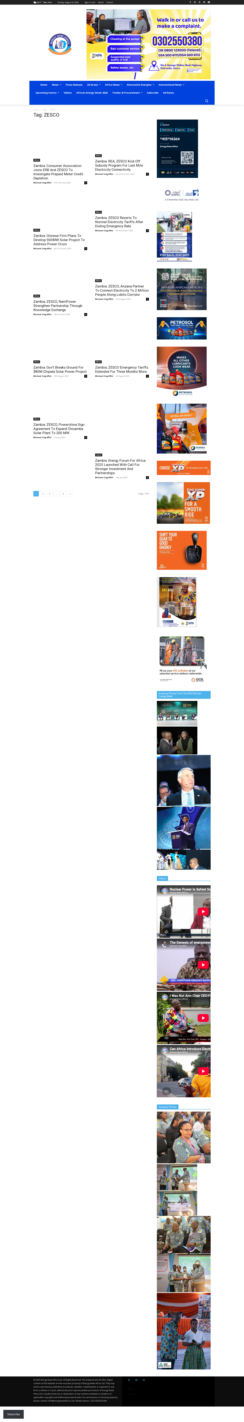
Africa (36, 160)
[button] (207, 101)
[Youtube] (209, 2)
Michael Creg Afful (42, 182)
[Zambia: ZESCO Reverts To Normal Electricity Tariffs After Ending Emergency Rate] (122, 202)
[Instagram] (195, 2)
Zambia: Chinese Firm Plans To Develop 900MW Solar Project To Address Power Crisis (59, 240)
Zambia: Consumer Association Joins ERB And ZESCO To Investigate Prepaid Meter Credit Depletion (58, 172)
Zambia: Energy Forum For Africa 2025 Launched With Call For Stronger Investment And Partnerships (120, 467)
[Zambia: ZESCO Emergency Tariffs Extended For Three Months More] (122, 343)
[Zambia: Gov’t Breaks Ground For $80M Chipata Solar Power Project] (60, 343)
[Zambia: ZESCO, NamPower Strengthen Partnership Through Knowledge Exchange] (60, 277)
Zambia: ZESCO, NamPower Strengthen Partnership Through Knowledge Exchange (57, 306)
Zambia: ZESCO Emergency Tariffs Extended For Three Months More (121, 369)
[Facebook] (190, 2)
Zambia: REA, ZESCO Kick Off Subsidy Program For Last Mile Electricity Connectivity (119, 165)
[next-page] (70, 493)
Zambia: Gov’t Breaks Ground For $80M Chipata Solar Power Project (60, 369)
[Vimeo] (204, 2)
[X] (200, 2)
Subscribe (13, 1414)
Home (36, 109)
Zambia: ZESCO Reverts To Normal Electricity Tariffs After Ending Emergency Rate (119, 222)
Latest (98, 455)
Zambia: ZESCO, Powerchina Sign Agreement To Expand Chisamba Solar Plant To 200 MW (58, 429)
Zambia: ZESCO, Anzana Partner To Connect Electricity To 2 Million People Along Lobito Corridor (122, 290)
